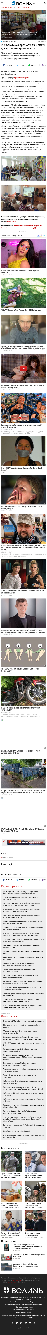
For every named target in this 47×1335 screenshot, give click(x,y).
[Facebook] (12, 1322)
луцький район (8, 857)
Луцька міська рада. (21, 78)
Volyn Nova (11, 222)
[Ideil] (23, 1328)
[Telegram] (25, 1322)
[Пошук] (45, 3)
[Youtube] (30, 1322)
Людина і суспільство (23, 7)
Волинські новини (7, 7)
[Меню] (2, 3)
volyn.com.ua (17, 1280)
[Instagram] (21, 1322)
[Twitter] (16, 1322)
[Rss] (34, 1323)
